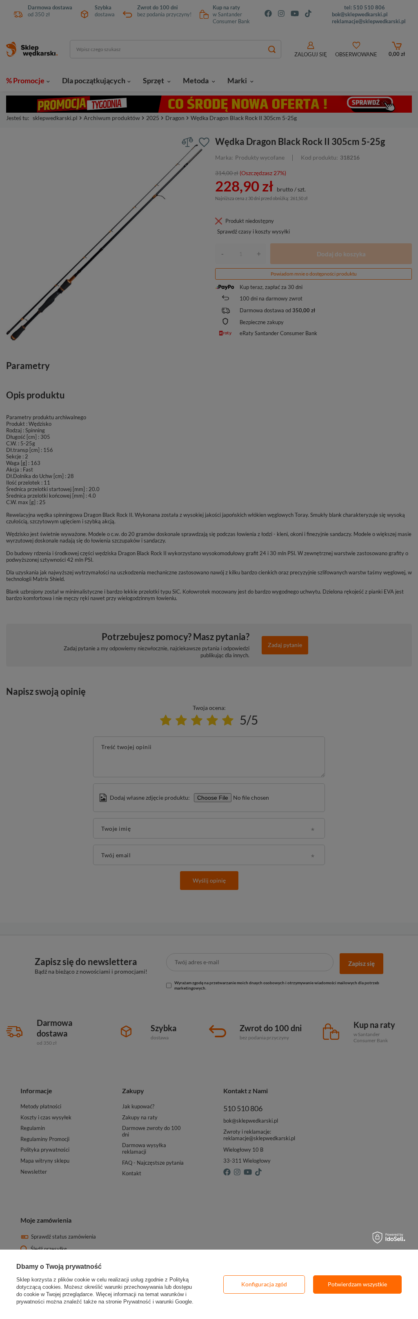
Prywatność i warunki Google (157, 1302)
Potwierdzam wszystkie (357, 1284)
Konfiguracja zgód (264, 1284)
